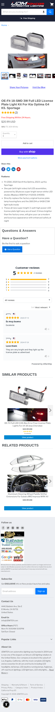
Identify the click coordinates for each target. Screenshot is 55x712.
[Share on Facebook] (3, 169)
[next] (50, 410)
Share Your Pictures (19, 87)
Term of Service (36, 685)
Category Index (21, 687)
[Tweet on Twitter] (8, 169)
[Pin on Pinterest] (19, 169)
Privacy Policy (7, 687)
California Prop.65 (8, 690)
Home (4, 25)
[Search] (50, 12)
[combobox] (24, 12)
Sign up (41, 591)
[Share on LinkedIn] (13, 169)
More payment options (27, 158)
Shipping (5, 685)
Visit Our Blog (38, 87)
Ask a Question (13, 249)
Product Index (37, 687)
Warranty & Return (19, 685)
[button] (43, 12)
